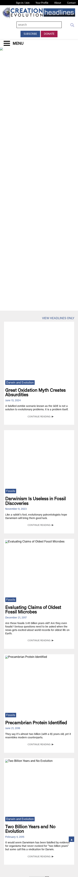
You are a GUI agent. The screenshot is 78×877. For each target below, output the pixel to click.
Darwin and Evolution (20, 382)
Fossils (10, 491)
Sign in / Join (23, 3)
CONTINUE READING (39, 417)
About (57, 3)
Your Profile (42, 3)
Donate (49, 34)
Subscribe (30, 34)
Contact (71, 3)
